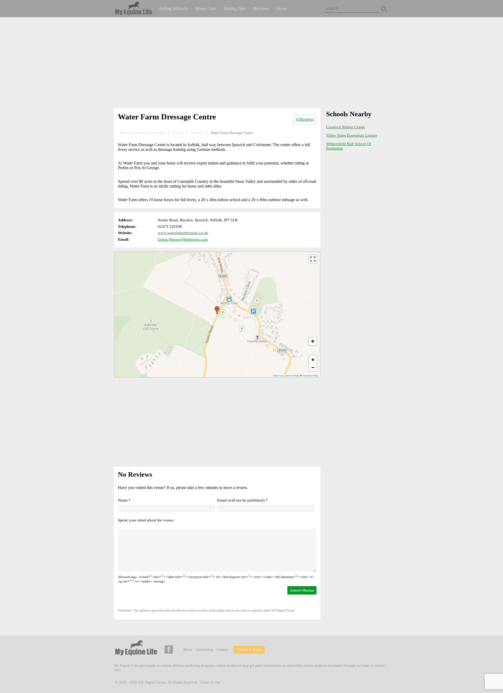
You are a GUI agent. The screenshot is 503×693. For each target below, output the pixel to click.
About (187, 650)
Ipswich (197, 133)
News (282, 8)
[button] (217, 310)
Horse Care (205, 8)
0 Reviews (305, 119)
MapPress (278, 375)
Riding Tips (234, 8)
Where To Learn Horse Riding (142, 133)
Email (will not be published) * (242, 500)
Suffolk (178, 133)
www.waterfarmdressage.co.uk (183, 233)
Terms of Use (210, 682)
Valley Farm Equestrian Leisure (351, 135)
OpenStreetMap (310, 375)
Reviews (261, 8)
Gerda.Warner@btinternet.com (183, 239)
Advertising (204, 650)
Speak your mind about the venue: (146, 520)
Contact (222, 650)
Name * (124, 500)
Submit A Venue (249, 650)
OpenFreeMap (292, 375)
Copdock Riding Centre (345, 127)
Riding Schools (173, 8)
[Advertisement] (251, 64)
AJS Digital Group (152, 682)
